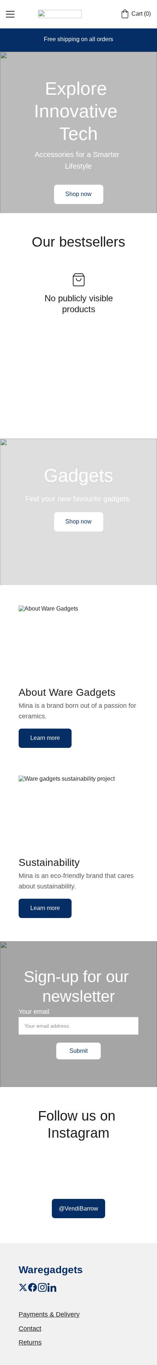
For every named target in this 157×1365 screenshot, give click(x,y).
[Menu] (10, 14)
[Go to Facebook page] (32, 1287)
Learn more (45, 738)
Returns (30, 1342)
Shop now (78, 194)
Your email (34, 1011)
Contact (30, 1328)
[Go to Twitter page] (23, 1287)
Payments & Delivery (49, 1314)
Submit (78, 1051)
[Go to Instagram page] (42, 1287)
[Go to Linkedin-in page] (51, 1287)
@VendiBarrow (78, 1208)
